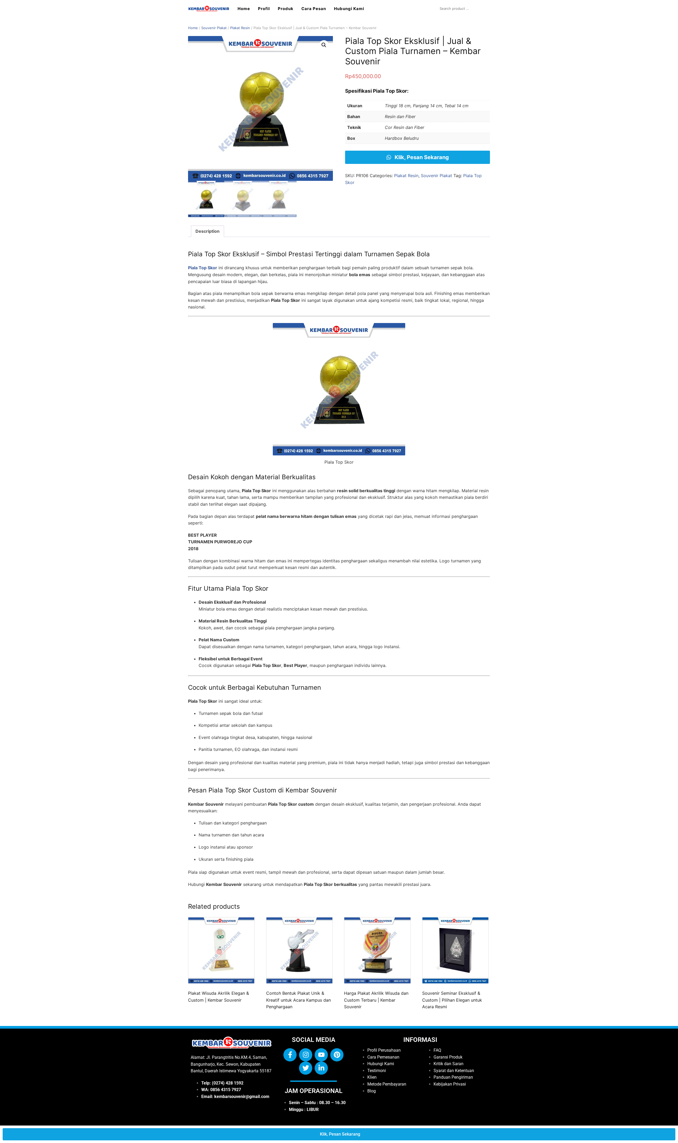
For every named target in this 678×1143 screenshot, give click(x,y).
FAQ (437, 1050)
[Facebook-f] (290, 1054)
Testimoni (376, 1070)
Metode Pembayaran (386, 1084)
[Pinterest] (337, 1054)
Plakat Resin (240, 28)
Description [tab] (207, 231)
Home (244, 8)
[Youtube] (321, 1054)
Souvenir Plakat (214, 28)
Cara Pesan (313, 8)
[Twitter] (305, 1068)
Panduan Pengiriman (453, 1077)
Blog (371, 1090)
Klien (372, 1077)
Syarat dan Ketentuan (454, 1070)
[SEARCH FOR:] (463, 8)
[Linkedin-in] (321, 1068)
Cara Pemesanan (383, 1056)
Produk (285, 8)
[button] (324, 45)
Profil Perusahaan (384, 1050)
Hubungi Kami (349, 8)
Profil (264, 8)
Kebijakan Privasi (450, 1084)
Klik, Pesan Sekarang (421, 157)
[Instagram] (305, 1054)
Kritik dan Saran (448, 1063)
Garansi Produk (448, 1056)
